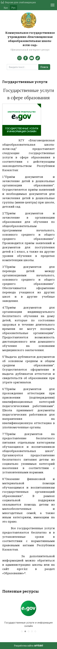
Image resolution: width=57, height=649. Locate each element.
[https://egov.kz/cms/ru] (28, 608)
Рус (13, 7)
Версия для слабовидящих (20, 2)
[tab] (22, 631)
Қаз (6, 7)
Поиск (44, 67)
